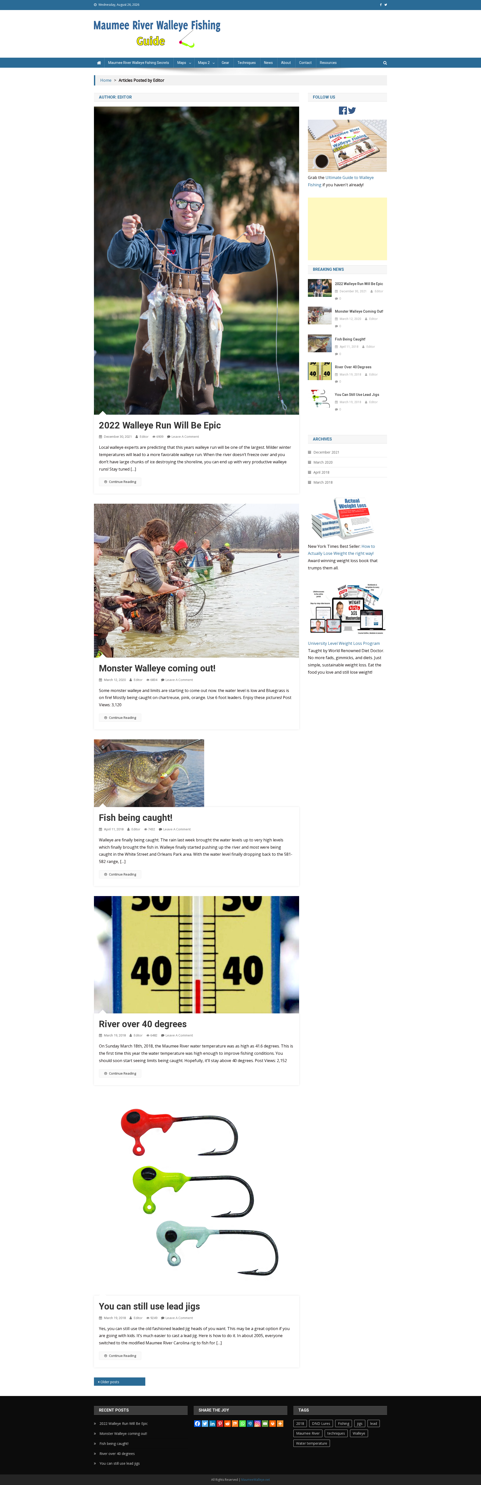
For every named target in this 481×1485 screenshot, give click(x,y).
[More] (280, 1423)
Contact (305, 63)
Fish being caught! (136, 818)
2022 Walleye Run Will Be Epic (160, 425)
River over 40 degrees (143, 1024)
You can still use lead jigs (149, 1306)
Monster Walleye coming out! (157, 668)
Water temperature (311, 1443)
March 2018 (323, 482)
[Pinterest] (220, 1423)
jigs (360, 1423)
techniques (336, 1433)
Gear (225, 63)
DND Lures (321, 1423)
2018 (300, 1423)
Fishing (343, 1423)
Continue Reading (122, 481)
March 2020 (323, 462)
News (268, 63)
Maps (181, 63)
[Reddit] (227, 1423)
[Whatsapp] (242, 1423)
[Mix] (235, 1423)
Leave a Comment (185, 436)
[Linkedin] (212, 1423)
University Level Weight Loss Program (344, 643)
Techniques (246, 63)
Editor (144, 436)
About (286, 63)
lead (373, 1423)
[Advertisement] (347, 229)
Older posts (109, 1381)
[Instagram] (257, 1423)
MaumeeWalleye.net (255, 1479)
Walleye (359, 1433)
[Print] (272, 1423)
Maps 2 (204, 63)
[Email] (265, 1423)
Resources (328, 63)
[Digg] (250, 1423)
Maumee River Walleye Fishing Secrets (138, 63)
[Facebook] (197, 1423)
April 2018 (321, 472)
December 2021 (326, 452)
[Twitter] (205, 1423)
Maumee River (308, 1433)
